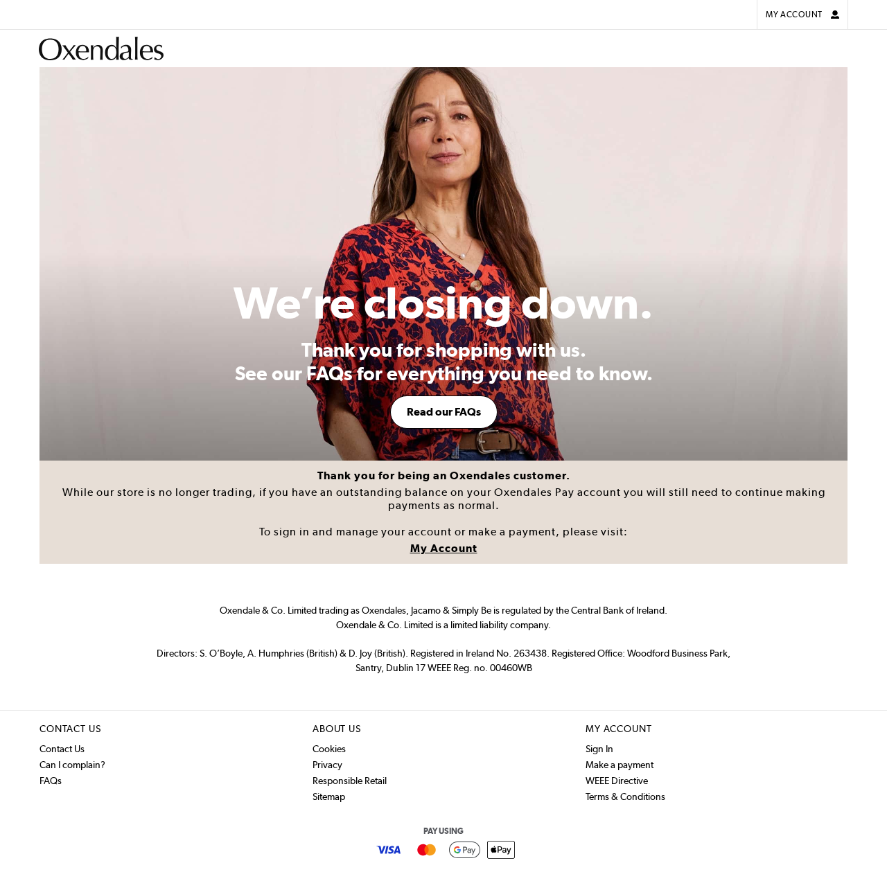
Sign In (599, 748)
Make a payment (619, 764)
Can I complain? (72, 764)
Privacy (327, 764)
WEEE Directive (617, 780)
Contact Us (62, 748)
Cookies (329, 748)
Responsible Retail (350, 780)
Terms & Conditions (625, 796)
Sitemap (329, 796)
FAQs (50, 780)
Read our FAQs (444, 411)
